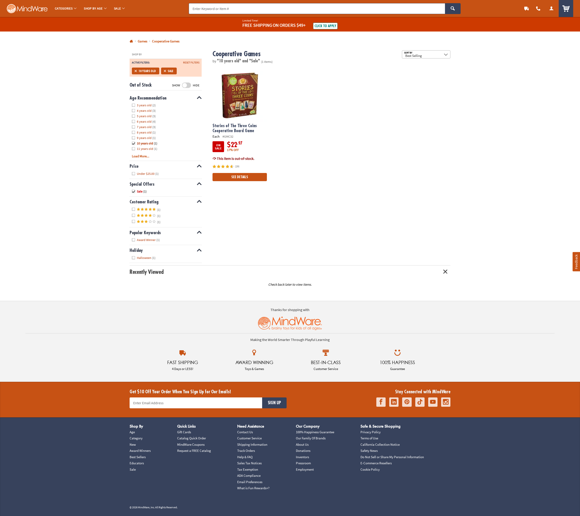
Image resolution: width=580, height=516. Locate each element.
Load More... (140, 156)
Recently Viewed (146, 272)
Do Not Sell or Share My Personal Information (392, 457)
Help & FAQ (245, 457)
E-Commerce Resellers (376, 463)
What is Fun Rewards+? (253, 488)
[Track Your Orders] (526, 8)
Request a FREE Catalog (194, 450)
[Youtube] (432, 402)
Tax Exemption (247, 469)
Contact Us (245, 432)
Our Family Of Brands (311, 438)
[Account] (551, 8)
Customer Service (249, 438)
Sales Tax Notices (249, 463)
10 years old (147, 71)
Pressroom (303, 463)
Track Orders (246, 450)
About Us (302, 444)
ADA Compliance (249, 475)
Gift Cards (184, 432)
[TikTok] (420, 402)
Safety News (369, 450)
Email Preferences (249, 482)
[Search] (453, 8)
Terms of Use (369, 438)
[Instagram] (445, 402)
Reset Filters (191, 62)
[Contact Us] (538, 8)
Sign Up (274, 403)
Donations (303, 450)
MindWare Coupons (191, 444)
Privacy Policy (370, 432)
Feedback (576, 261)
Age (132, 432)
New (133, 444)
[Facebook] (381, 402)
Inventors (302, 457)
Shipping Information (252, 444)
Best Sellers (138, 457)
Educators (137, 463)
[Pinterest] (407, 402)
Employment (305, 469)
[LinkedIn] (394, 402)
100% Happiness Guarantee (315, 432)
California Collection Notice (380, 444)
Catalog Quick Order (191, 438)
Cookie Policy (370, 469)
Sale (170, 71)
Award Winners (140, 450)
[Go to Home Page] (131, 41)
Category (136, 438)
